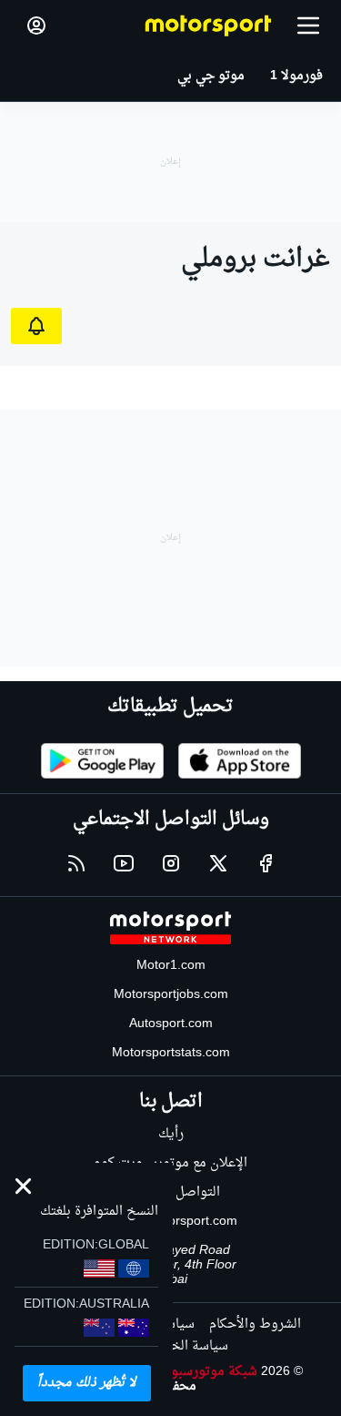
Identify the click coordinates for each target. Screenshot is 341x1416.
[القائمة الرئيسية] (308, 25)
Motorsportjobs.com (171, 995)
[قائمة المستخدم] (36, 25)
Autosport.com (171, 1024)
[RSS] (76, 863)
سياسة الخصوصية (177, 1346)
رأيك (171, 1134)
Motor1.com (171, 965)
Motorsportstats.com (171, 1053)
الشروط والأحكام (255, 1324)
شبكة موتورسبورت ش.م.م (185, 1372)
